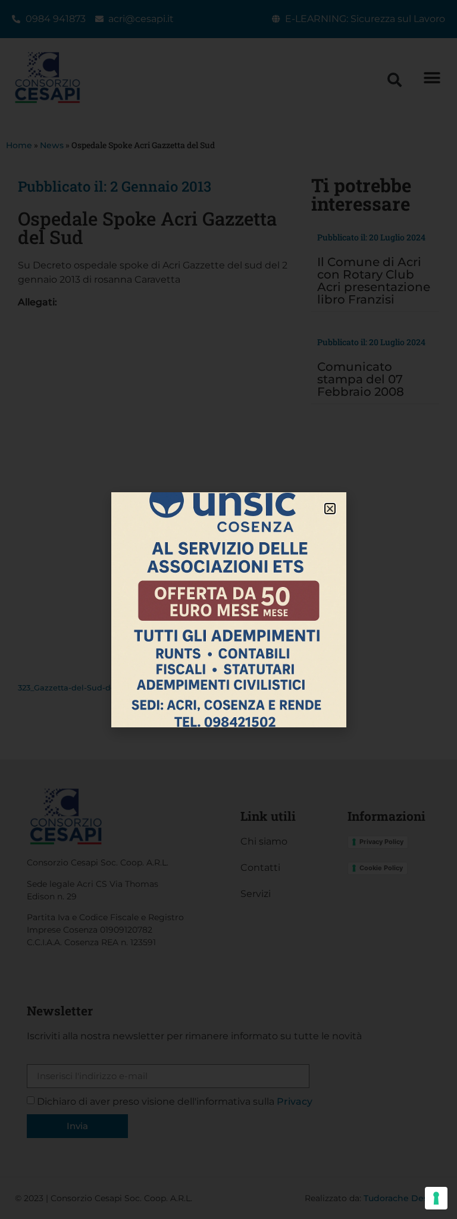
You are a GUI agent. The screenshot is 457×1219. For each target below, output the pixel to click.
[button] (329, 508)
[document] (228, 609)
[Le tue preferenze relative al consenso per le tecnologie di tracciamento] (436, 1198)
